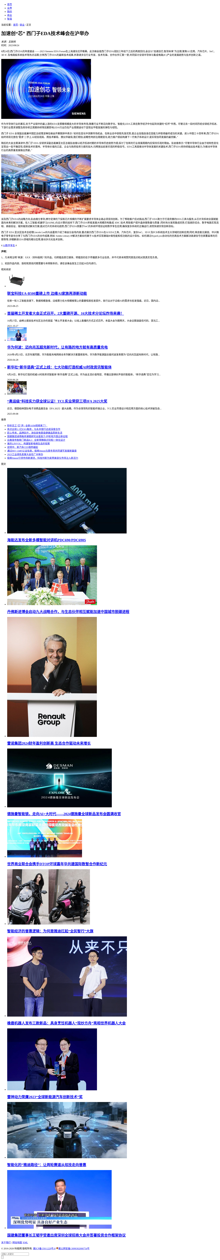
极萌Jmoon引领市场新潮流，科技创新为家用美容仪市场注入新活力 (42, 458)
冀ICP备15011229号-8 (44, 1248)
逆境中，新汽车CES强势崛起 (22, 447)
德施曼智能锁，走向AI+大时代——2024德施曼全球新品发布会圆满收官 (64, 814)
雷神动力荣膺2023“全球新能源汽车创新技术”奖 (45, 1097)
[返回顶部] (2, 1257)
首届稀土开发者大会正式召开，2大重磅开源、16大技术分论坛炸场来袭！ (65, 313)
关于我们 (6, 1242)
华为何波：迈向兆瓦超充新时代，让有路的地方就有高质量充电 (57, 347)
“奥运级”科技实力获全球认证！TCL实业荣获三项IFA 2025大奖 (57, 401)
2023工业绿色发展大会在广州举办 (25, 454)
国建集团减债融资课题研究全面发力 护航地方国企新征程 (37, 436)
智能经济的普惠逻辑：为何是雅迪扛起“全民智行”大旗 (50, 931)
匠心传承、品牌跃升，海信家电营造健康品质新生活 (34, 433)
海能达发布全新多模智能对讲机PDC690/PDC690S (46, 540)
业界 (9, 8)
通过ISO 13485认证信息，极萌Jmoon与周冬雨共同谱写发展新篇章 (42, 451)
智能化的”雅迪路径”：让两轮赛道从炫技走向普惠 (46, 1165)
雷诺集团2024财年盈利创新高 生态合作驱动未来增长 (49, 743)
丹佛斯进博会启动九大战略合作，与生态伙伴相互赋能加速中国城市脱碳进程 (68, 612)
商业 (9, 15)
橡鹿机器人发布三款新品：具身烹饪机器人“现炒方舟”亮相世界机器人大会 (66, 1023)
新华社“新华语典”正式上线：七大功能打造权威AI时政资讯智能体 (59, 367)
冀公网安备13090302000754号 (73, 1248)
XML (25, 1242)
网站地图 (17, 1242)
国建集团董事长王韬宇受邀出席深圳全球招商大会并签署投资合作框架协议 (66, 1235)
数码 (9, 11)
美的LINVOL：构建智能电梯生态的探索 (28, 443)
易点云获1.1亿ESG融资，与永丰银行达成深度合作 (33, 429)
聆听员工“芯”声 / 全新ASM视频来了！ (27, 425)
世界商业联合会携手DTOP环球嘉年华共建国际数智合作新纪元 (57, 864)
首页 (9, 4)
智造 (9, 19)
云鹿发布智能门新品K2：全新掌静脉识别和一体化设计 (36, 440)
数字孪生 (10, 245)
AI (4, 245)
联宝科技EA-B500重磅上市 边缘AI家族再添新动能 (47, 293)
